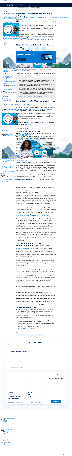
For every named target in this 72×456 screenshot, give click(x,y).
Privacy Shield (24, 451)
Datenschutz (20, 451)
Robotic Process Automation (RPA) (22, 25)
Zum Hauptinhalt (4, 0)
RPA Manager (36, 326)
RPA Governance (39, 335)
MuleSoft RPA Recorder (21, 277)
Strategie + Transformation (44, 5)
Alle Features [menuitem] (4, 101)
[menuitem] (37, 8)
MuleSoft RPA (30, 315)
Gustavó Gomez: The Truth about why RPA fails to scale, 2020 (30, 96)
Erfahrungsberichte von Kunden (9, 445)
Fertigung (5, 420)
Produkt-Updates (55, 5)
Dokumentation (6, 434)
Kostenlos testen (7, 417)
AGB (27, 451)
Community (6, 432)
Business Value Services (8, 429)
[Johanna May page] (17, 20)
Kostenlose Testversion (4, 181)
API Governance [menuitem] (5, 98)
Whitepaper (6, 439)
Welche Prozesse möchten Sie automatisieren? (28, 174)
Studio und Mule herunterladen (9, 418)
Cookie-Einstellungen (31, 451)
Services (4, 42)
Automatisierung (27, 5)
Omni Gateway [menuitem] (5, 6)
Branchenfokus (35, 5)
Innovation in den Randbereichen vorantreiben (35, 201)
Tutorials (5, 433)
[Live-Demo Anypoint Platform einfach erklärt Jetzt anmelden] (56, 404)
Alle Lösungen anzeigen (8, 423)
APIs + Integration (18, 5)
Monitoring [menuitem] (5, 11)
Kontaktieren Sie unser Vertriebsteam (10, 443)
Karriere (5, 449)
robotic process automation (22, 335)
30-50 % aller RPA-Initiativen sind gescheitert (36, 36)
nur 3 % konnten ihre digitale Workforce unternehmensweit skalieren (35, 39)
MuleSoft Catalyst (7, 428)
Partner (4, 83)
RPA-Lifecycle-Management (28, 320)
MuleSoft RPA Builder (32, 277)
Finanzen (5, 422)
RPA (31, 335)
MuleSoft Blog (9, 5)
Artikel (5, 440)
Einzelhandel (6, 421)
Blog (5, 441)
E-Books (5, 438)
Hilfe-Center (6, 431)
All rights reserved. (14, 451)
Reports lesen (21, 59)
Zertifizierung (6, 427)
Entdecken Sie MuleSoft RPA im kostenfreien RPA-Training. (27, 328)
